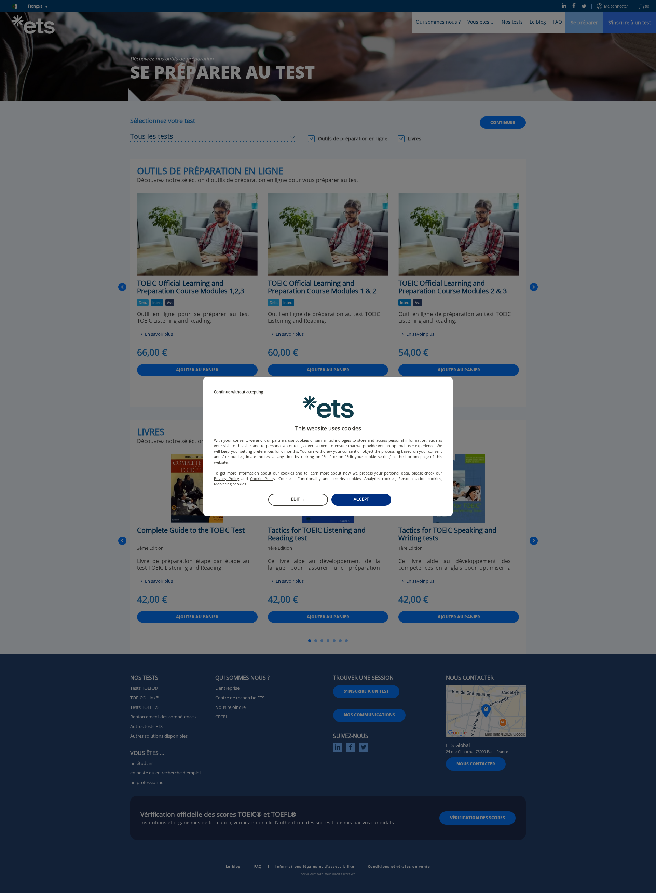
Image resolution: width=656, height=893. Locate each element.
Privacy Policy (226, 478)
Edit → (298, 499)
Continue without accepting (238, 392)
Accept (361, 499)
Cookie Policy (262, 478)
